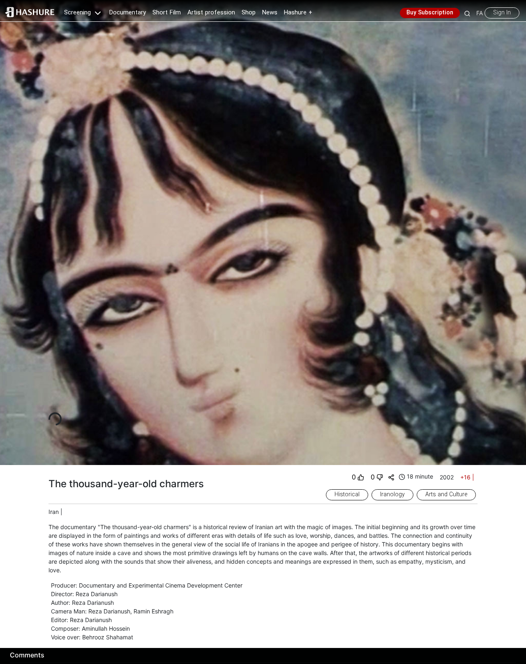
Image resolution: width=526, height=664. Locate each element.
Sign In (502, 12)
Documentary (127, 13)
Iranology (392, 494)
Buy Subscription (429, 12)
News (269, 13)
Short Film (166, 13)
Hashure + (298, 13)
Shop (249, 13)
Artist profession (211, 13)
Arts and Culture (446, 494)
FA (479, 12)
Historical (347, 494)
